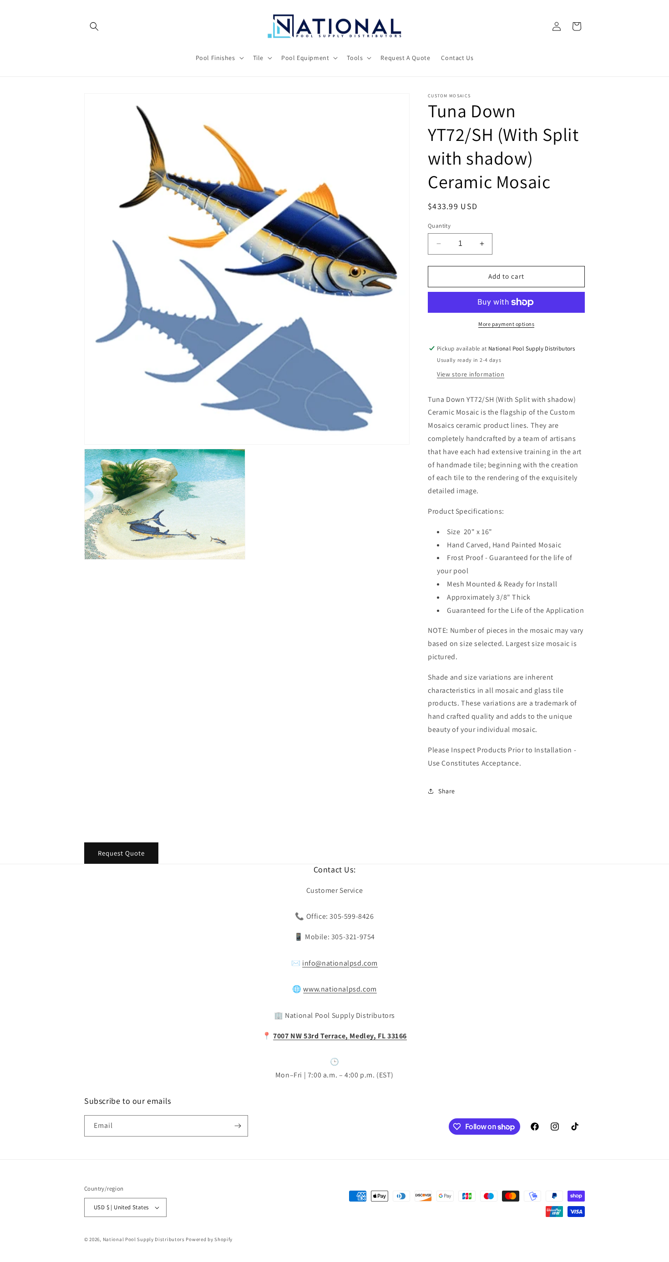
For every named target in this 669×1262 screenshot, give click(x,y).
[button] (94, 26)
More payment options (506, 324)
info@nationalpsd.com (340, 963)
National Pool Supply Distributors (144, 1239)
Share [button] (446, 791)
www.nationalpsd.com (339, 989)
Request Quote (121, 853)
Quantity (439, 226)
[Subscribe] (238, 1126)
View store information (470, 374)
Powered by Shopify (209, 1239)
